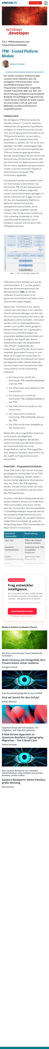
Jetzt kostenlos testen (22, 611)
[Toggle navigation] (10, 3)
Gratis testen (35, 3)
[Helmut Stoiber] (6, 64)
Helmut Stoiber (17, 64)
